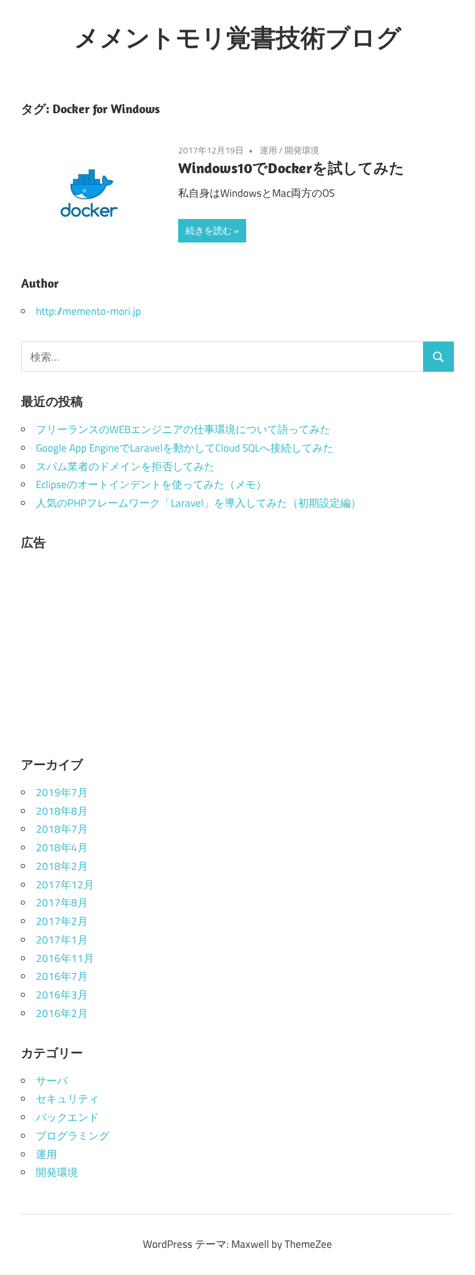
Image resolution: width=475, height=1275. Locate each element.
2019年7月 (62, 792)
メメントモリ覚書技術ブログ (237, 37)
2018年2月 (62, 866)
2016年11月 (65, 958)
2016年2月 (62, 1013)
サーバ (51, 1081)
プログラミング (72, 1136)
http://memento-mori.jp (88, 311)
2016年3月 (62, 995)
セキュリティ (67, 1099)
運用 (268, 150)
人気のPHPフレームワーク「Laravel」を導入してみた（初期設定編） (198, 503)
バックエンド (67, 1117)
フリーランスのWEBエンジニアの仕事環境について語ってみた (183, 429)
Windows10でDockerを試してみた (291, 167)
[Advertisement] (237, 648)
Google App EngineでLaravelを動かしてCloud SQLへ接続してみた (184, 448)
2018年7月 (62, 829)
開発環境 (302, 150)
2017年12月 (65, 885)
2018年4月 (62, 847)
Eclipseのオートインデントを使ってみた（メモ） (151, 484)
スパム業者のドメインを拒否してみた (125, 466)
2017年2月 (62, 921)
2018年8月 (62, 811)
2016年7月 (62, 976)
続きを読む (209, 230)
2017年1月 (62, 940)
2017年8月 (62, 903)
